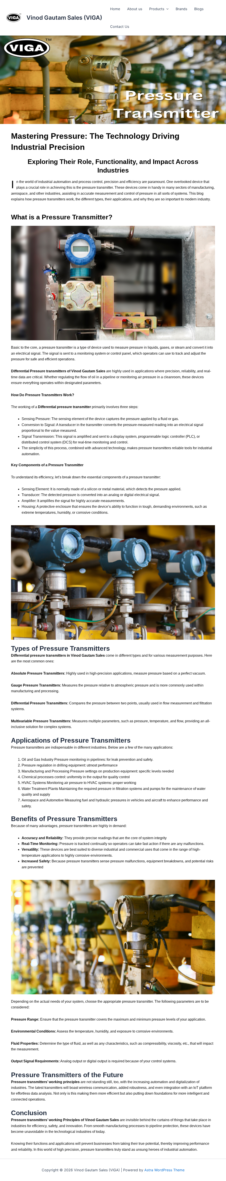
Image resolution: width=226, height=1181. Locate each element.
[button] (166, 9)
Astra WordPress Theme (164, 1170)
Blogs (198, 9)
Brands (181, 9)
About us (134, 9)
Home (115, 9)
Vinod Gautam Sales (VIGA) (64, 17)
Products (156, 9)
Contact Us (119, 26)
